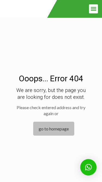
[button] (93, 8)
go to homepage (54, 128)
